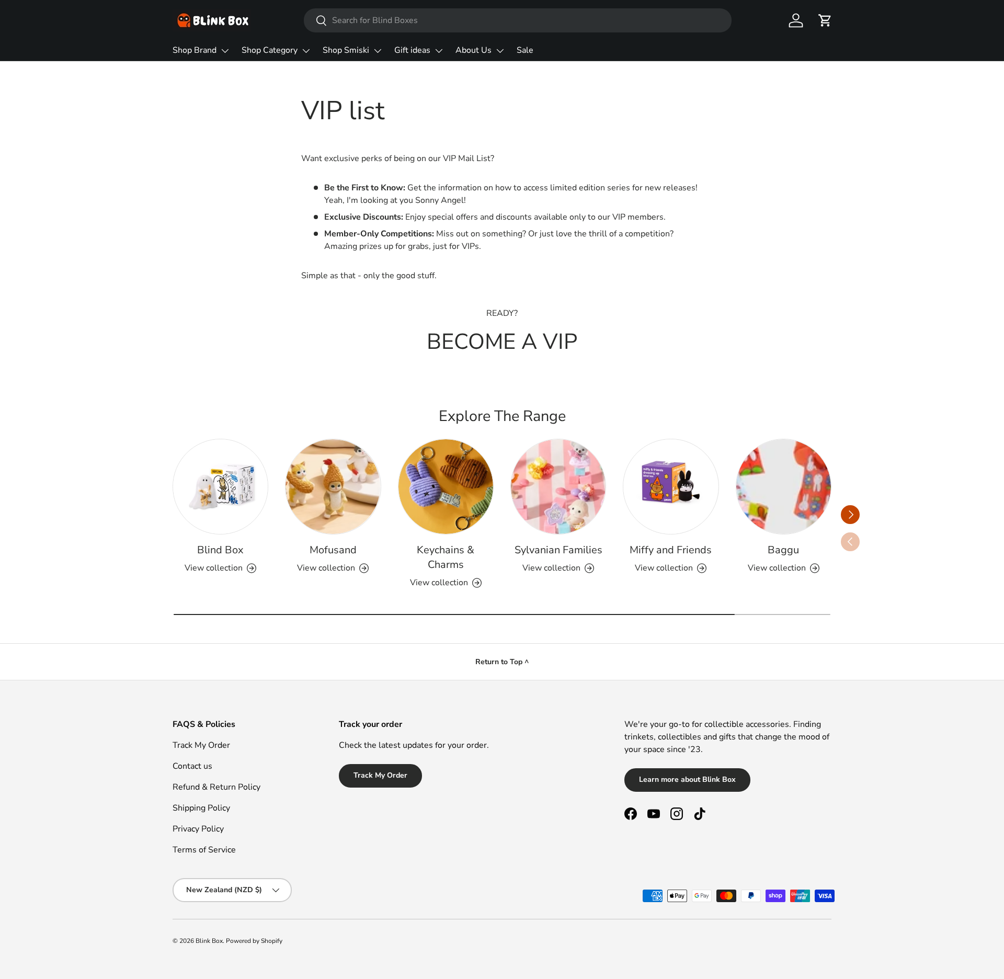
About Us (473, 50)
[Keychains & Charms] (445, 486)
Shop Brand (194, 50)
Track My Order (201, 745)
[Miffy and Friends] (670, 486)
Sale (525, 50)
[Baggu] (783, 486)
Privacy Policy (198, 829)
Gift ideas (412, 50)
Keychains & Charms (445, 557)
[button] (825, 20)
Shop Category (270, 50)
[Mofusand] (333, 486)
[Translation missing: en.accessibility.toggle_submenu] (225, 50)
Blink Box (209, 941)
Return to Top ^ (502, 662)
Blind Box (220, 550)
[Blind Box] (220, 486)
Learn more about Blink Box (687, 779)
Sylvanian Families (558, 550)
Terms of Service (204, 850)
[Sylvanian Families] (558, 486)
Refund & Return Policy (216, 787)
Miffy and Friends (671, 550)
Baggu (783, 550)
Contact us (192, 766)
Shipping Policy (201, 808)
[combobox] (517, 20)
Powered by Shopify (254, 941)
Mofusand (333, 550)
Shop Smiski (346, 50)
